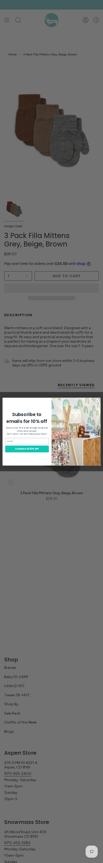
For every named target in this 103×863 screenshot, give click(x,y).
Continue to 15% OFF (27, 448)
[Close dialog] (97, 401)
